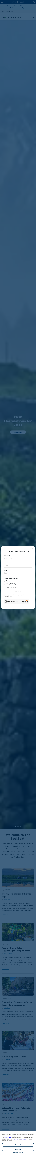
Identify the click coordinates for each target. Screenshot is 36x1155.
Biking (8, 581)
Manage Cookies (18, 1152)
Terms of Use (24, 1139)
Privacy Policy (16, 1139)
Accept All (18, 1145)
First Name (7, 555)
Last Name (7, 563)
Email (5, 570)
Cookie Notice (8, 1137)
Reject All (18, 1149)
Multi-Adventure (11, 587)
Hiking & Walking (11, 584)
